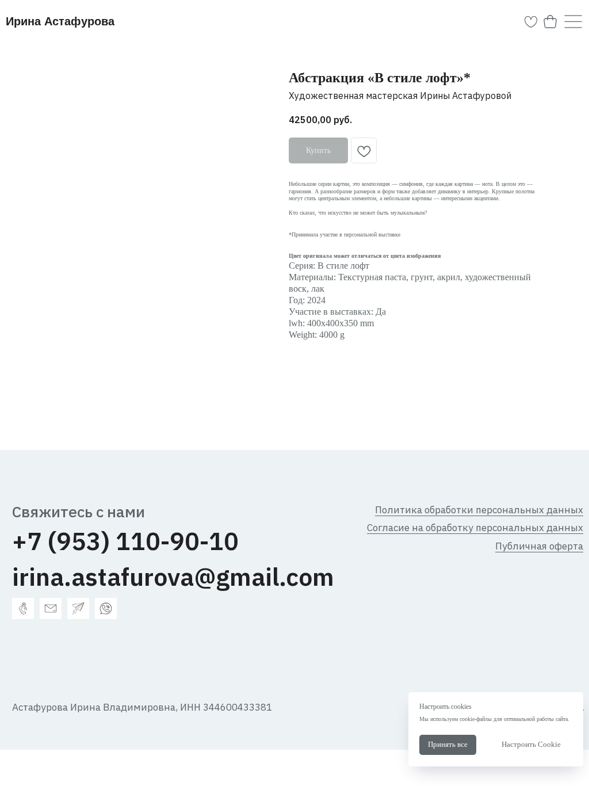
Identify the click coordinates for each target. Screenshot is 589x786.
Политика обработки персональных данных (479, 509)
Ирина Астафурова (60, 21)
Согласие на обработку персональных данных (475, 527)
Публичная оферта (539, 546)
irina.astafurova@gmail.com (173, 576)
